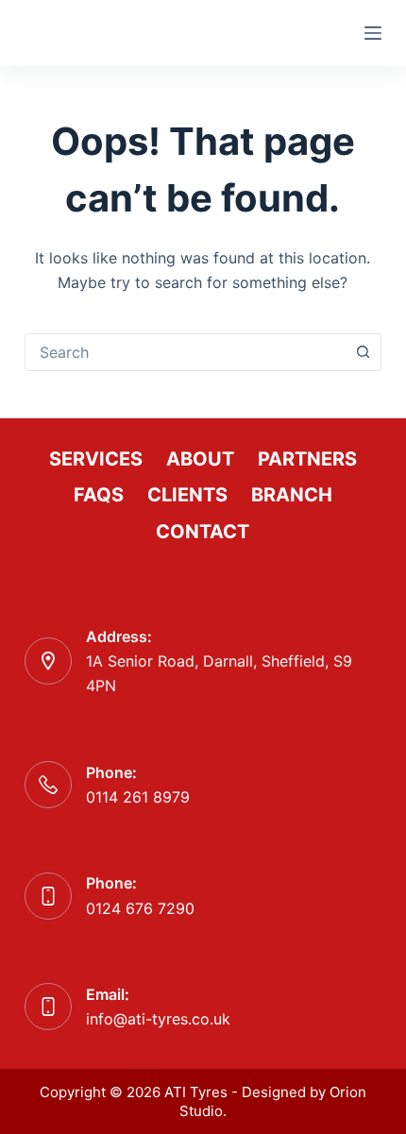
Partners (307, 459)
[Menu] (372, 33)
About (200, 459)
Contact (202, 531)
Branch (291, 494)
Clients (187, 494)
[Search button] (363, 352)
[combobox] (185, 352)
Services (96, 459)
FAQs (99, 494)
